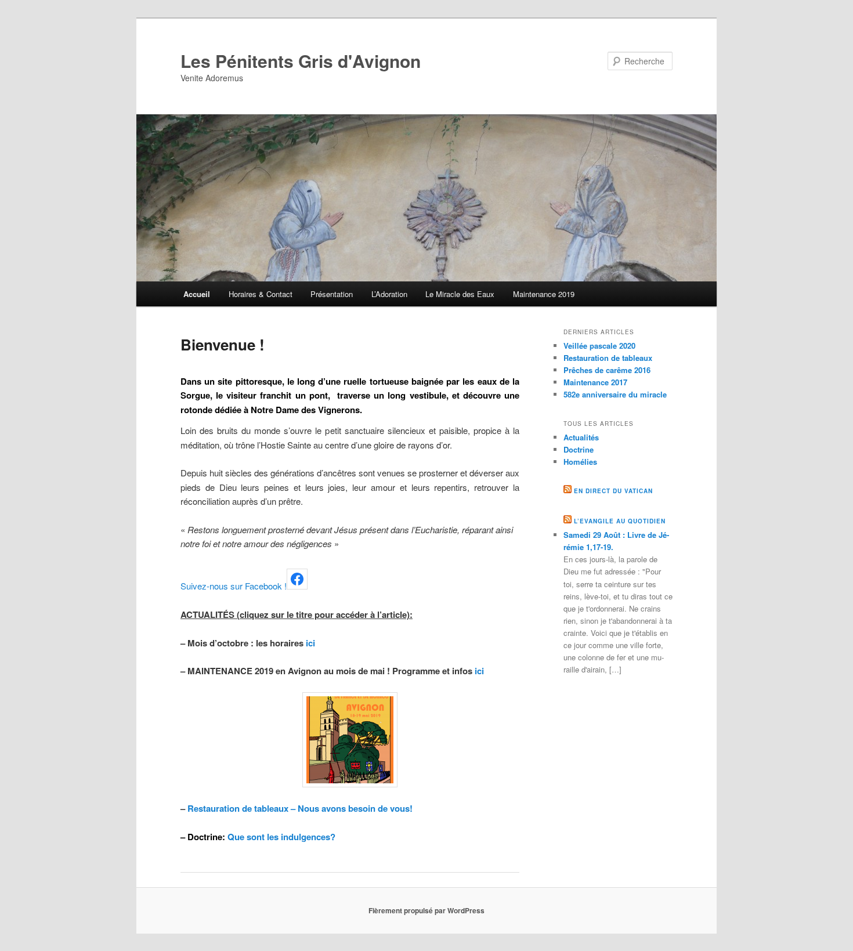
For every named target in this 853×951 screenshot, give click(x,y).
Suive (191, 586)
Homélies (580, 461)
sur (235, 586)
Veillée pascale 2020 (599, 345)
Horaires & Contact (260, 293)
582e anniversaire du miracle (615, 394)
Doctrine (578, 449)
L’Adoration (389, 293)
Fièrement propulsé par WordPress (426, 910)
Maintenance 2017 (595, 382)
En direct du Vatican (613, 491)
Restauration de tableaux (607, 357)
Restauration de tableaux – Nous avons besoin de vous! (300, 808)
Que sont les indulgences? (281, 836)
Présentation (331, 293)
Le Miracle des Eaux (459, 293)
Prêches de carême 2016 (606, 369)
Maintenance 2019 (543, 293)
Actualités (581, 437)
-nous (217, 586)
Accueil (196, 293)
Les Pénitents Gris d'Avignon (300, 60)
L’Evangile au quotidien (620, 521)
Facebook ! (266, 586)
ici (310, 643)
